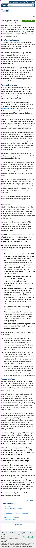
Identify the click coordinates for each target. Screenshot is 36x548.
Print (18, 524)
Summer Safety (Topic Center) (12, 517)
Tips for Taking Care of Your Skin (13, 508)
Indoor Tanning (8, 506)
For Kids (22, 2)
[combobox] (20, 5)
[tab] (30, 500)
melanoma (5, 108)
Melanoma (7, 511)
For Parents (14, 2)
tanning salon (20, 32)
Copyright (32, 532)
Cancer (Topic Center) (10, 519)
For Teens (30, 2)
